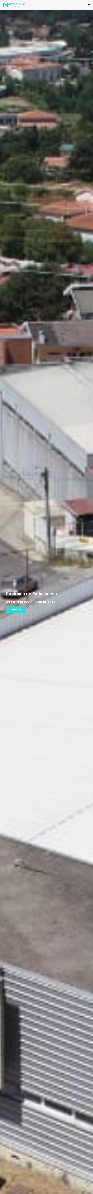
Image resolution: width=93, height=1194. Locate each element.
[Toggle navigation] (75, 5)
